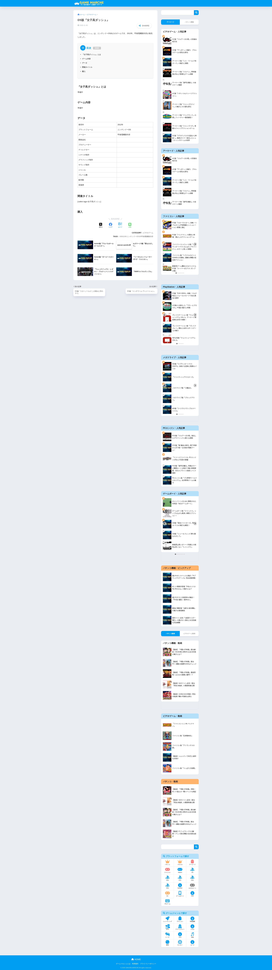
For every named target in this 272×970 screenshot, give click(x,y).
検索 (196, 12)
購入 (84, 71)
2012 (122, 236)
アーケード (170, 22)
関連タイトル (87, 67)
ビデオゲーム (148, 233)
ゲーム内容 (86, 59)
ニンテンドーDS (133, 236)
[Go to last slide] (164, 244)
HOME (137, 959)
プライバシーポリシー (148, 964)
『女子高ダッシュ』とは (91, 54)
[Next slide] (195, 244)
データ (84, 63)
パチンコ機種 (189, 22)
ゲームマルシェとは (123, 964)
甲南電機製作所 (147, 236)
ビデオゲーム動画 (189, 633)
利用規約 (135, 964)
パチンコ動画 (170, 633)
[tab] (176, 273)
